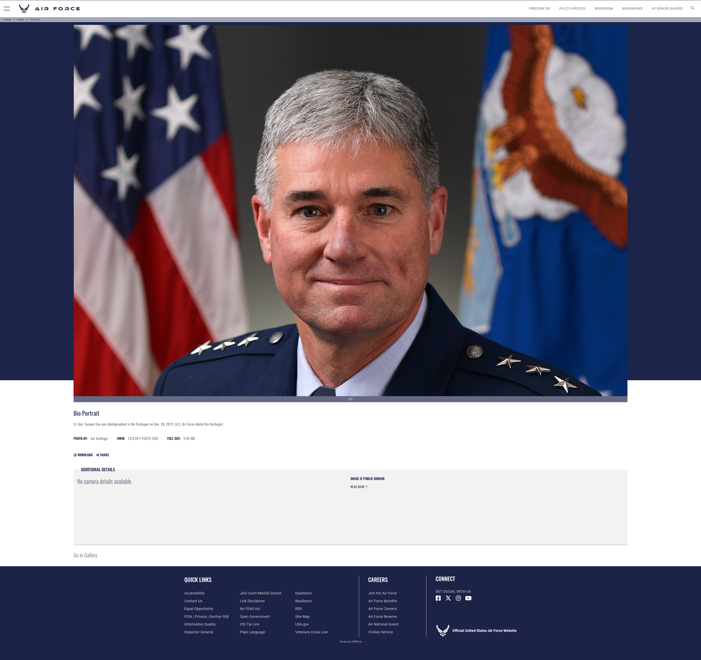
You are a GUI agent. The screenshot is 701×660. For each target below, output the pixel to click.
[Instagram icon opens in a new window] (458, 598)
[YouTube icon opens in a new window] (468, 598)
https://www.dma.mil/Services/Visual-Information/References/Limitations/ (466, 499)
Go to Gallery (85, 555)
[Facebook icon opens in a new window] (438, 598)
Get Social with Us (453, 591)
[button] (6, 8)
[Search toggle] (692, 8)
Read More (358, 487)
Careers (378, 579)
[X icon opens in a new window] (448, 598)
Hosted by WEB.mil (351, 641)
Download (85, 454)
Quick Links (198, 579)
